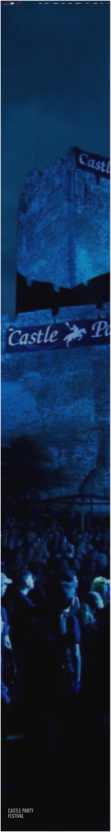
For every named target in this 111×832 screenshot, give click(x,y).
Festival (47, 3)
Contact (95, 3)
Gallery (70, 3)
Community (78, 3)
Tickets (63, 3)
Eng (102, 3)
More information (14, 823)
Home (40, 3)
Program (55, 3)
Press (87, 3)
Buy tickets (25, 823)
